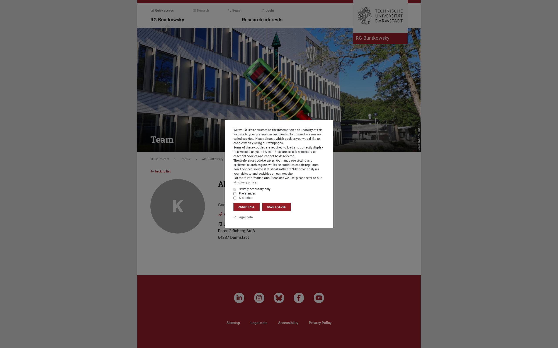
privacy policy (247, 182)
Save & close (276, 206)
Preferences (247, 193)
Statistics (245, 198)
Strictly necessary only (254, 189)
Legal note (245, 217)
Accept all (246, 206)
